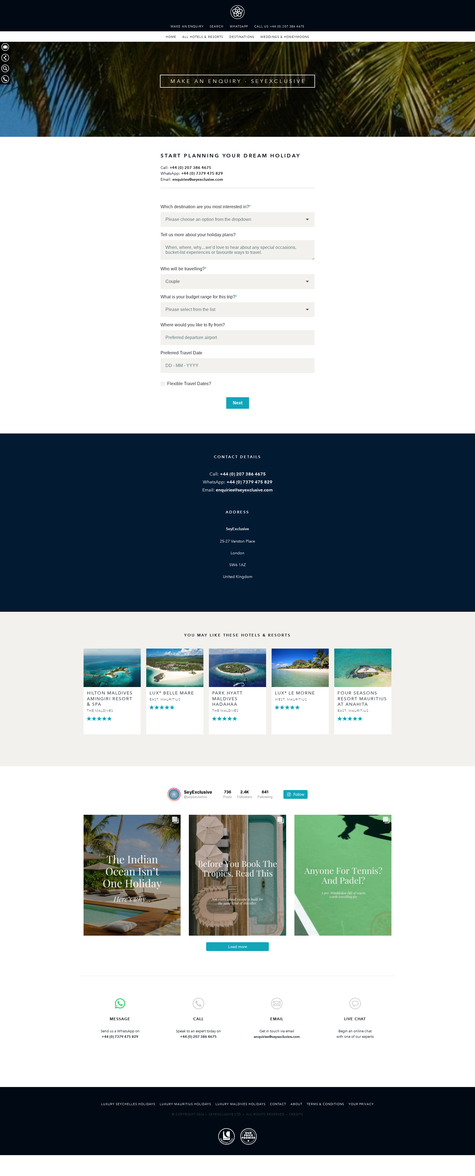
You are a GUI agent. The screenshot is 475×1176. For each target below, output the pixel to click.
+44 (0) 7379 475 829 (202, 173)
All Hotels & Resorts (202, 37)
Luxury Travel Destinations (237, 13)
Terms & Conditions (325, 1104)
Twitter (220, 1071)
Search (217, 26)
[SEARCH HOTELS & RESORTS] (5, 68)
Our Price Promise (248, 1136)
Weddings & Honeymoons (285, 37)
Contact (278, 1104)
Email (276, 1019)
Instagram (254, 1071)
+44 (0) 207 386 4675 (190, 167)
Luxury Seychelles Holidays (128, 1104)
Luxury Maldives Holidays (241, 1104)
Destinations (241, 37)
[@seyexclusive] (174, 794)
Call (198, 1019)
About (296, 1104)
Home (171, 37)
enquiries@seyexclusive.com (197, 179)
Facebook (237, 1071)
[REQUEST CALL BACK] (5, 79)
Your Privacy (361, 1104)
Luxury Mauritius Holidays (185, 1104)
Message (120, 1019)
